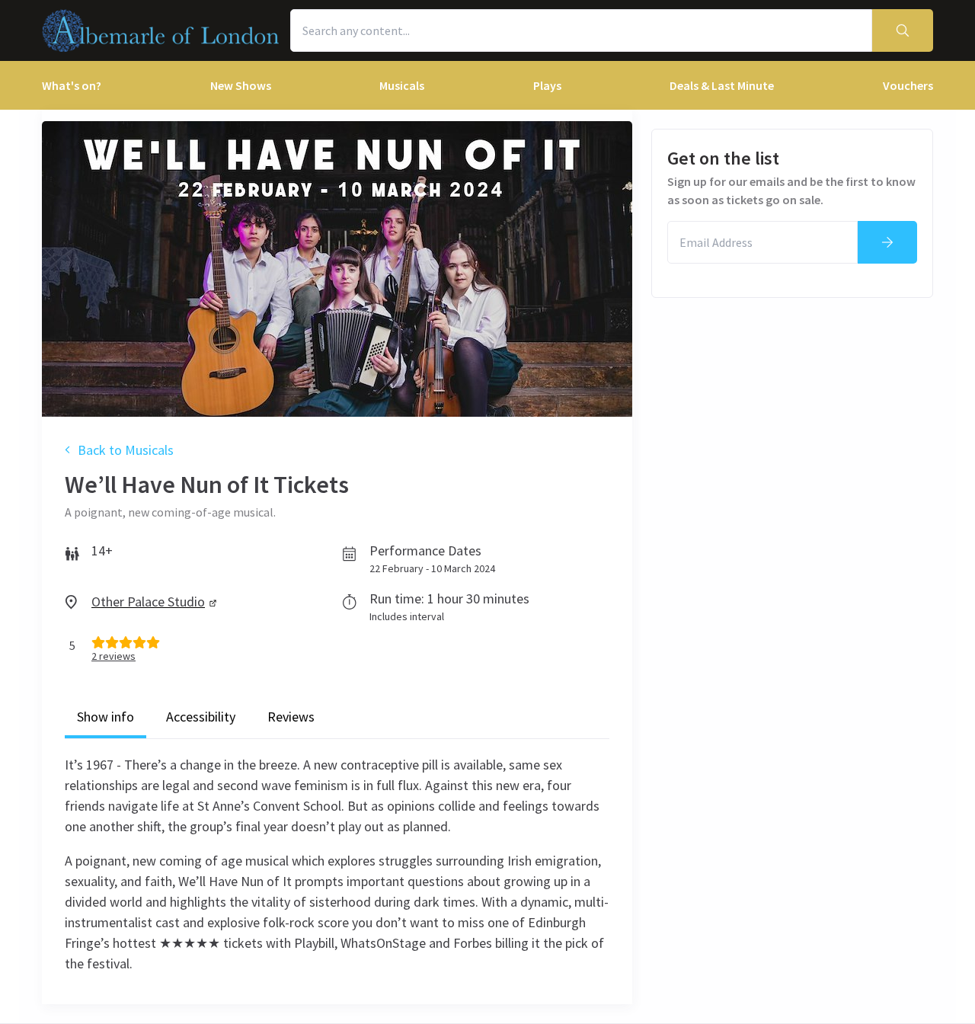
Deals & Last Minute (722, 85)
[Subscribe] (887, 242)
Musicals (401, 85)
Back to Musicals (126, 450)
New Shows (240, 85)
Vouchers (908, 85)
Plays (547, 85)
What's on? (71, 85)
